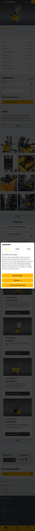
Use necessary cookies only (17, 285)
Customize (17, 280)
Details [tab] (18, 249)
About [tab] (29, 249)
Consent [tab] (6, 249)
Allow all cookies (17, 275)
